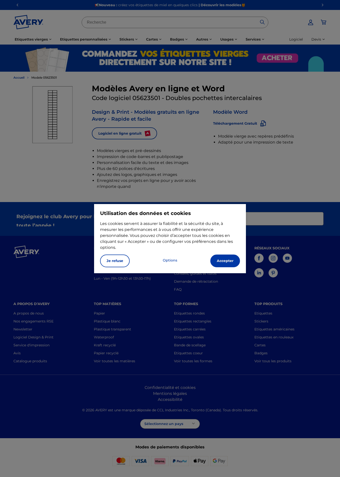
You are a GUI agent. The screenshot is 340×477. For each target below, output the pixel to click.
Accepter (225, 261)
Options (170, 260)
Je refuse (115, 261)
